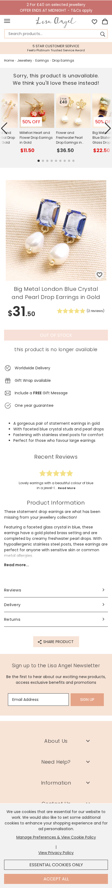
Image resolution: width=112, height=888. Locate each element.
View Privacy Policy (56, 852)
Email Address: (25, 699)
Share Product (58, 641)
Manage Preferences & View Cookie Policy (56, 837)
